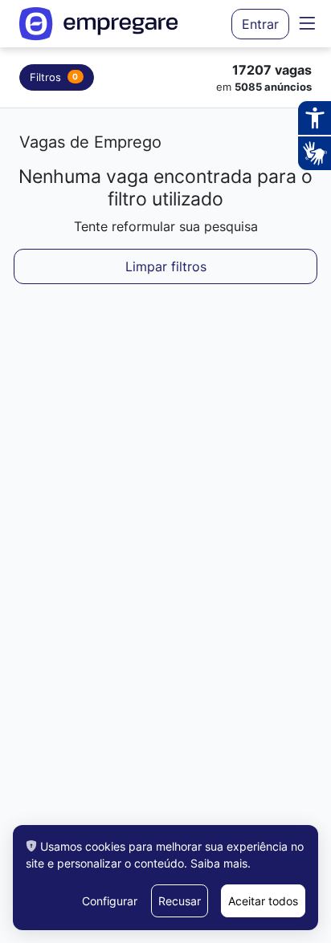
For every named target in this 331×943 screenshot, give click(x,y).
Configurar (109, 901)
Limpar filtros (165, 266)
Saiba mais (218, 863)
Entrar (260, 24)
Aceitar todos (263, 901)
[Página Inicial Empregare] (98, 23)
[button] (307, 23)
